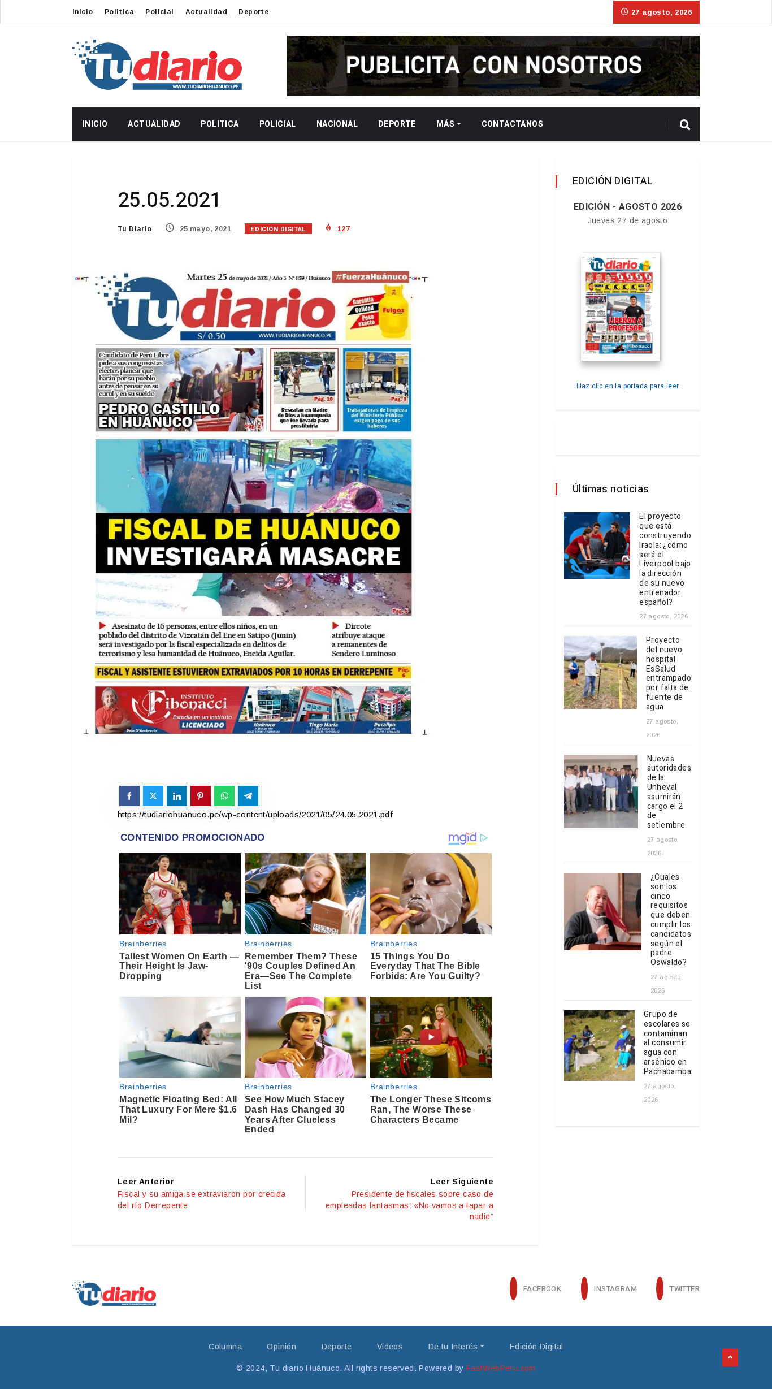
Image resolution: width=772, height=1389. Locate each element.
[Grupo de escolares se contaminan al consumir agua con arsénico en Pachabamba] (599, 1045)
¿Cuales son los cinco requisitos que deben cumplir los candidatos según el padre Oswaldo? (670, 919)
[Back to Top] (730, 1358)
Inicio (82, 12)
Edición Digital (278, 229)
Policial (159, 12)
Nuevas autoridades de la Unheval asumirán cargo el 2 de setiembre (669, 792)
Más (445, 124)
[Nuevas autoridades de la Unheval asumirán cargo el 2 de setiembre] (601, 792)
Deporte (253, 12)
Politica (119, 12)
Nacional (337, 124)
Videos (390, 1346)
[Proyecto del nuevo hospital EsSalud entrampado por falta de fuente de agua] (600, 672)
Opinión (281, 1346)
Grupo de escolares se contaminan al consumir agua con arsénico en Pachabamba (667, 1043)
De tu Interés (453, 1346)
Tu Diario (135, 229)
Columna (225, 1346)
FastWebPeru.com (501, 1368)
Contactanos (512, 124)
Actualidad (206, 12)
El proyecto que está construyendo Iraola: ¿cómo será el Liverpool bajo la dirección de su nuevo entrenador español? (665, 559)
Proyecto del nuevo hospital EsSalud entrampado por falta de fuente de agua (668, 673)
